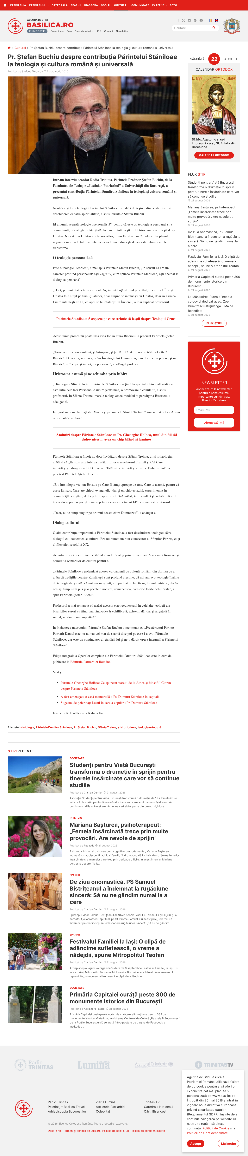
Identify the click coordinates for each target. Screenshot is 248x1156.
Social (106, 5)
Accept (195, 1144)
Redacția (89, 845)
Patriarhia (18, 5)
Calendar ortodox (84, 31)
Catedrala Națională (158, 1107)
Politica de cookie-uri (115, 1130)
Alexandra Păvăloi (94, 1008)
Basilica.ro (50, 25)
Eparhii (76, 5)
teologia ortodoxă (149, 727)
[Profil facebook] (178, 21)
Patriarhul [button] (38, 5)
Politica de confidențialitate (148, 1130)
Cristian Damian (93, 792)
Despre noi (54, 1130)
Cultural (121, 5)
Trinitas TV (152, 1102)
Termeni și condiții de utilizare (82, 1130)
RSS (98, 31)
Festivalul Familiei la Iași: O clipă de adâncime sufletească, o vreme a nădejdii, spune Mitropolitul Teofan (118, 948)
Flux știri (214, 323)
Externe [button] (158, 5)
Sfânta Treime (107, 727)
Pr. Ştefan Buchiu (85, 727)
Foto (173, 5)
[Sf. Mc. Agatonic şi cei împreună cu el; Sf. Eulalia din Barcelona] (214, 105)
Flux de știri (37, 31)
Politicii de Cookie (215, 1128)
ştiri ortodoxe (127, 727)
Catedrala (60, 5)
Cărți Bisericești (155, 1111)
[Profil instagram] (189, 21)
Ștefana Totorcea (32, 71)
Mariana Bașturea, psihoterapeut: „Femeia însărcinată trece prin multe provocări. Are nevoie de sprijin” (119, 831)
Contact (108, 31)
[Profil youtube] (201, 21)
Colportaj (103, 1111)
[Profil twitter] (183, 21)
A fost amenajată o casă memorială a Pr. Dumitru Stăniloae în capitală (110, 696)
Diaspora (91, 5)
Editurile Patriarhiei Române (90, 661)
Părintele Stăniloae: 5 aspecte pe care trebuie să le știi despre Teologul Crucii (116, 318)
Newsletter (122, 31)
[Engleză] (217, 21)
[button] (243, 5)
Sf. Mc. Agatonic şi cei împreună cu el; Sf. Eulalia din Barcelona (214, 143)
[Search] (214, 28)
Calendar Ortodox (214, 155)
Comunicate (140, 5)
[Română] (211, 21)
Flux (197, 174)
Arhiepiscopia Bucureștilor (67, 1111)
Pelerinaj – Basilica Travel (66, 1107)
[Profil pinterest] (195, 21)
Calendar (214, 69)
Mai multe (228, 1144)
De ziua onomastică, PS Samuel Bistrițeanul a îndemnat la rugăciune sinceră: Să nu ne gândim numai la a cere (119, 891)
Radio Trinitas (58, 1102)
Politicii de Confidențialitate (207, 1133)
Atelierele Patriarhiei (110, 1107)
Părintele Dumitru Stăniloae (54, 727)
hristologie (27, 727)
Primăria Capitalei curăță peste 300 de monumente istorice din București (122, 997)
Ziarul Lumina (105, 1102)
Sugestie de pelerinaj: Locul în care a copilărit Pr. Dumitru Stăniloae (109, 702)
